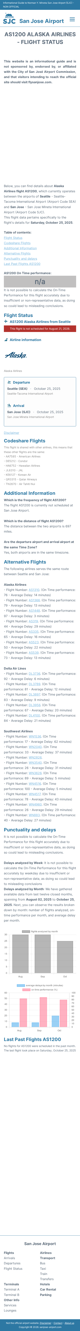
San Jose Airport (41, 21)
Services (10, 1305)
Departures (12, 1263)
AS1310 (34, 590)
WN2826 (35, 757)
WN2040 (35, 747)
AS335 (34, 632)
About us (69, 1323)
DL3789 (34, 684)
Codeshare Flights (17, 243)
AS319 (33, 621)
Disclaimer (45, 1323)
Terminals (11, 1284)
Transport (47, 1258)
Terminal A (11, 1289)
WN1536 (35, 736)
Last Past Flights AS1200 (22, 264)
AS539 (34, 653)
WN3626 (35, 773)
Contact (58, 1323)
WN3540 (35, 763)
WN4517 (35, 794)
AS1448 (34, 611)
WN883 (34, 815)
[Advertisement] (40, 140)
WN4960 (35, 804)
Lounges (10, 1310)
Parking (45, 1295)
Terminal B (11, 1295)
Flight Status (13, 238)
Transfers (47, 1279)
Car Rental (48, 1289)
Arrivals (9, 1258)
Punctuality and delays (20, 258)
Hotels (45, 1284)
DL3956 (34, 705)
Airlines (46, 1253)
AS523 (34, 642)
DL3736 (34, 674)
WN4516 (35, 784)
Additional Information (20, 248)
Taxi (43, 1268)
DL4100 (34, 715)
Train (43, 1274)
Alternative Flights (17, 253)
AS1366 (34, 600)
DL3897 (34, 694)
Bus (42, 1263)
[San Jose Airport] (9, 18)
